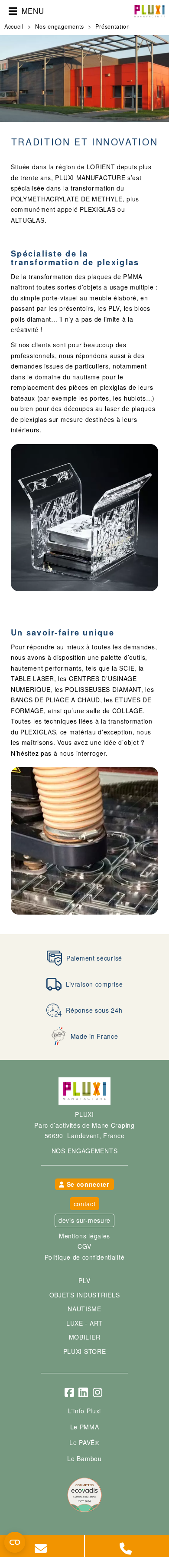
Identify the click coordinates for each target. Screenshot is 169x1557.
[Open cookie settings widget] (14, 1542)
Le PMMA (84, 1426)
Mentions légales (84, 1235)
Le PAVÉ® (84, 1442)
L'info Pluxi (84, 1410)
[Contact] (42, 1546)
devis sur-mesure (84, 1220)
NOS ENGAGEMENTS (85, 1150)
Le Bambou (84, 1458)
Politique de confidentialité (85, 1257)
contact (85, 1203)
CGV (84, 1246)
